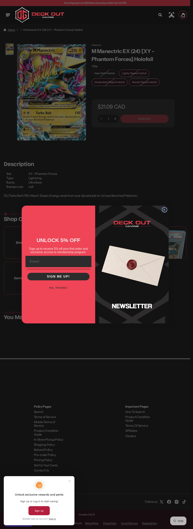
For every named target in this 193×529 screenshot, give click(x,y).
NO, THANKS (58, 288)
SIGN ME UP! (58, 276)
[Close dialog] (164, 209)
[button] (8, 15)
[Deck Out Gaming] (39, 15)
